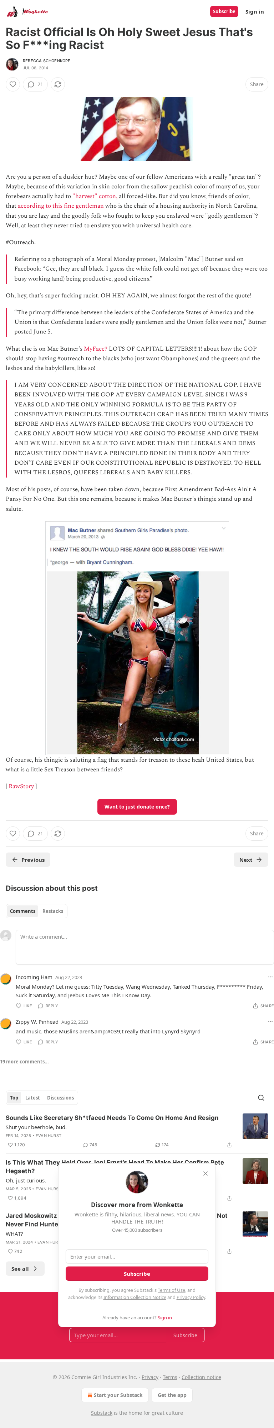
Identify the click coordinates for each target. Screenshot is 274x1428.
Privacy (150, 1377)
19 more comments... (24, 1061)
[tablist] (36, 911)
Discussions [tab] (60, 1098)
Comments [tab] (22, 911)
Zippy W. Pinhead (37, 1021)
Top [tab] (14, 1098)
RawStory (21, 786)
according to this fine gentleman (61, 206)
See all (20, 1268)
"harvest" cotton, (94, 196)
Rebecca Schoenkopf (46, 60)
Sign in (254, 11)
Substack (101, 1412)
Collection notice (201, 1377)
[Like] (13, 84)
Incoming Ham (34, 976)
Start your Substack (118, 1395)
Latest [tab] (32, 1098)
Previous (33, 859)
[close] (205, 1173)
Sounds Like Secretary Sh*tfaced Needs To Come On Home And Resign (112, 1117)
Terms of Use (171, 1290)
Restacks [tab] (52, 911)
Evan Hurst (48, 1135)
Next (246, 859)
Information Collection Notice (134, 1297)
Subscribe (224, 11)
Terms (170, 1377)
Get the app (172, 1395)
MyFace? (95, 349)
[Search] (261, 1098)
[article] (137, 1131)
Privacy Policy (191, 1297)
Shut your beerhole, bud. (36, 1127)
